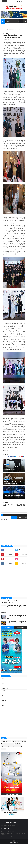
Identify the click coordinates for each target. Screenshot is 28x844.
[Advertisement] (14, 581)
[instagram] (23, 1)
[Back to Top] (14, 841)
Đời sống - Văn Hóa (6, 685)
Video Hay (4, 705)
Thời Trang (8, 28)
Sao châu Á (4, 695)
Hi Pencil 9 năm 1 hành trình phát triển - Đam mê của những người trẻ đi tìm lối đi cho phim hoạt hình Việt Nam (17, 623)
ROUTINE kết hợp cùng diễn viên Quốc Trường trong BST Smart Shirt (12, 482)
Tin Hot (20, 746)
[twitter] (19, 1)
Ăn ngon (3, 678)
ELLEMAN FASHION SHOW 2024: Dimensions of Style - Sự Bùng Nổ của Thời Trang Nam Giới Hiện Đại (14, 496)
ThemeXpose (16, 842)
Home (4, 28)
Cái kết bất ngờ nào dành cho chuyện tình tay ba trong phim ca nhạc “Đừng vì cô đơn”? (16, 617)
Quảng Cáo (7, 627)
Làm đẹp (3, 690)
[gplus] (25, 1)
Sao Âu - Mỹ (4, 693)
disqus (19, 517)
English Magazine (5, 688)
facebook (24, 517)
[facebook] (17, 1)
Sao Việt (9, 746)
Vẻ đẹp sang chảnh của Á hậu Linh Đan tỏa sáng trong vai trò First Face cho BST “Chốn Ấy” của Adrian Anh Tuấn (14, 468)
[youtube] (21, 1)
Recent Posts (20, 627)
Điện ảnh (3, 683)
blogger (14, 517)
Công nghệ (8, 741)
